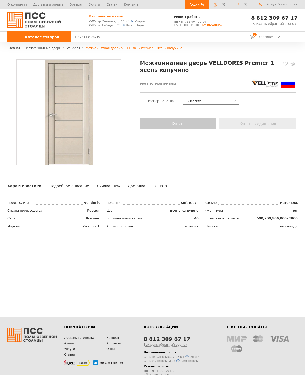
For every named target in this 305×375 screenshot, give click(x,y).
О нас (110, 349)
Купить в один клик (258, 123)
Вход (270, 4)
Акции (69, 343)
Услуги (94, 4)
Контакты (131, 4)
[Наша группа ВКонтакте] (108, 363)
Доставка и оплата (48, 4)
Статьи (112, 4)
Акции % (197, 4)
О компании (17, 4)
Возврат (76, 4)
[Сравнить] (292, 63)
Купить (178, 123)
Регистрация (287, 4)
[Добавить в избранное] (285, 63)
